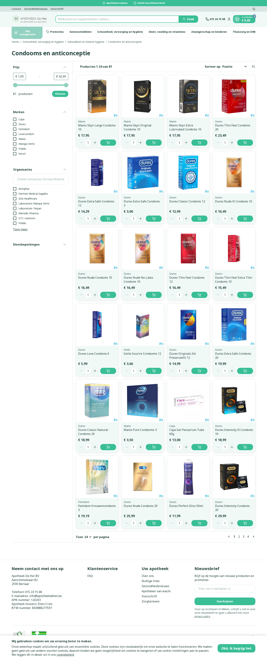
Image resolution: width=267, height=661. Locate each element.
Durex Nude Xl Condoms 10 (233, 201)
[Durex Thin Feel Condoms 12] (188, 248)
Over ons (148, 576)
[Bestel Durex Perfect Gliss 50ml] (199, 523)
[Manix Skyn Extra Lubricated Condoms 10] (188, 96)
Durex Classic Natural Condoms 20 (93, 432)
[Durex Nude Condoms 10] (97, 248)
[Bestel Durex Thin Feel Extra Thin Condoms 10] (245, 295)
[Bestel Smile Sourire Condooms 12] (154, 371)
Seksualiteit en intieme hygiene (86, 41)
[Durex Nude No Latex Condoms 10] (143, 248)
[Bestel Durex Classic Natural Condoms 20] (108, 447)
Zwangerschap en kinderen (209, 31)
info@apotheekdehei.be (45, 596)
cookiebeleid (65, 655)
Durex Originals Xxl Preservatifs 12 (182, 356)
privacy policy (202, 616)
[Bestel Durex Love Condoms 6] (108, 371)
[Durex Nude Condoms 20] (143, 477)
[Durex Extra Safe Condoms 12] (97, 172)
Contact (16, 9)
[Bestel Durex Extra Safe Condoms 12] (108, 219)
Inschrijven (225, 601)
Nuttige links (151, 581)
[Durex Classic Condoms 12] (188, 172)
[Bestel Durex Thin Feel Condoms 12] (199, 295)
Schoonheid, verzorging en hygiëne (120, 31)
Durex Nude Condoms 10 (95, 278)
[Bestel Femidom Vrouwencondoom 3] (108, 523)
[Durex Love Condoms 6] (97, 324)
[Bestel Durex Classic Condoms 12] (199, 219)
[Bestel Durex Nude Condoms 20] (154, 523)
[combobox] (117, 19)
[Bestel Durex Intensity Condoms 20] (245, 523)
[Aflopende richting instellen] (253, 66)
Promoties (57, 31)
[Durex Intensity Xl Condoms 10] (234, 400)
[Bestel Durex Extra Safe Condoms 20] (245, 371)
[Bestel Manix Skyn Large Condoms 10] (108, 143)
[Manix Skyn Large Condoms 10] (97, 96)
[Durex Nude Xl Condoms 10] (234, 172)
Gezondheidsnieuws (36, 9)
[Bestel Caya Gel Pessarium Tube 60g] (199, 447)
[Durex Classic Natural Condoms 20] (97, 400)
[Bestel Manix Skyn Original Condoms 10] (154, 143)
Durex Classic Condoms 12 (187, 201)
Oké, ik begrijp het (236, 648)
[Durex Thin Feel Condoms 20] (234, 96)
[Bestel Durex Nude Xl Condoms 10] (245, 219)
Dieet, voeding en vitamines (167, 31)
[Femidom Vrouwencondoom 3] (97, 477)
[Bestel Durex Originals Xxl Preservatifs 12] (199, 371)
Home (15, 41)
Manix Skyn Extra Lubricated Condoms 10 (185, 127)
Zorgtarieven (150, 601)
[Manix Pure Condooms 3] (143, 400)
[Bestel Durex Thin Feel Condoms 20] (245, 143)
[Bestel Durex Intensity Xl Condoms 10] (245, 447)
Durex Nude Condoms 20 (140, 506)
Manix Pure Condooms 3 (140, 430)
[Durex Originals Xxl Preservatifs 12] (188, 324)
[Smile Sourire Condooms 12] (143, 324)
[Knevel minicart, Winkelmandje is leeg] (237, 19)
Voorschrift (57, 9)
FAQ (90, 576)
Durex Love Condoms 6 (93, 354)
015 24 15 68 (33, 592)
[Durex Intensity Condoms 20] (234, 477)
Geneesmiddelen (81, 31)
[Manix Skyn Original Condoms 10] (143, 96)
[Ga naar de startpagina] (30, 19)
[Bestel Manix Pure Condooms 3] (154, 447)
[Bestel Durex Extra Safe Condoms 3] (154, 219)
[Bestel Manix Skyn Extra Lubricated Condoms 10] (199, 143)
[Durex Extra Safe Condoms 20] (234, 324)
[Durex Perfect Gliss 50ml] (188, 477)
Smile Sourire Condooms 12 (142, 354)
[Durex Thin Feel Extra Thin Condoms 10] (234, 248)
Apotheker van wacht (156, 591)
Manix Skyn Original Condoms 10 (137, 127)
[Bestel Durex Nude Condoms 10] (108, 295)
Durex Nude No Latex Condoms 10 (138, 280)
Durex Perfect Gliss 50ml (186, 506)
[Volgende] (252, 536)
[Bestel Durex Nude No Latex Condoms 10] (154, 295)
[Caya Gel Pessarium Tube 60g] (188, 400)
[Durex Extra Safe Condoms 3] (143, 172)
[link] (229, 536)
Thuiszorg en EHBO (245, 31)
